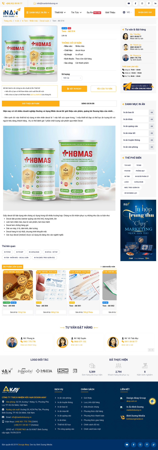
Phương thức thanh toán (93, 416)
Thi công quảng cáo (65, 429)
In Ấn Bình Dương (135, 407)
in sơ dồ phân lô (141, 176)
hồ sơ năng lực (130, 193)
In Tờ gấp (19, 252)
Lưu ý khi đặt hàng (91, 402)
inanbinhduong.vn (134, 410)
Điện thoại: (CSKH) (21, 421)
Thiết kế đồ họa (64, 424)
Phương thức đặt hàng (93, 411)
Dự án (93, 12)
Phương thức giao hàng (93, 420)
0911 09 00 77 (80, 341)
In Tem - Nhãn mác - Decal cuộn (35, 21)
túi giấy (127, 165)
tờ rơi (138, 165)
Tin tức (75, 12)
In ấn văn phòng (130, 147)
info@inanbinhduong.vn (47, 3)
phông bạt (140, 171)
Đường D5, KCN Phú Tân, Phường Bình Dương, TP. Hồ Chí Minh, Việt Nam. (25, 411)
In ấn (17, 21)
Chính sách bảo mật (92, 429)
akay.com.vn (132, 401)
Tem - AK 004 (42, 306)
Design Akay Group (136, 398)
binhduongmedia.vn (135, 419)
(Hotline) (20, 424)
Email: (18, 417)
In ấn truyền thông (131, 140)
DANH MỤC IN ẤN (38, 12)
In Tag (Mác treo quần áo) (44, 257)
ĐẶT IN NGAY (75, 89)
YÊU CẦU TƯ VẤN (104, 89)
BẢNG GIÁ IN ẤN (88, 104)
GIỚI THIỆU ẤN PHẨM (30, 104)
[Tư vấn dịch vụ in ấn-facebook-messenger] (138, 86)
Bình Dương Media (136, 415)
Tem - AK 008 (9, 306)
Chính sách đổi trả (91, 424)
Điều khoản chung (91, 407)
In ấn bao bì (128, 112)
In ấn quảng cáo (130, 126)
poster (127, 171)
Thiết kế (59, 12)
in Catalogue (34, 252)
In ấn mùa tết (129, 133)
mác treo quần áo (131, 187)
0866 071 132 (29, 341)
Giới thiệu (110, 12)
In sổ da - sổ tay (51, 252)
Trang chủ (8, 21)
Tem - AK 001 (75, 306)
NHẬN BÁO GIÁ (145, 12)
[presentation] (150, 350)
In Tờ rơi (7, 252)
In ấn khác (128, 119)
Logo (126, 182)
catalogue (138, 182)
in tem (127, 176)
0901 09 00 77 (130, 341)
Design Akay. (23, 444)
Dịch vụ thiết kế (35, 95)
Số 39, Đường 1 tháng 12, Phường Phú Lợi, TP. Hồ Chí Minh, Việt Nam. (25, 403)
